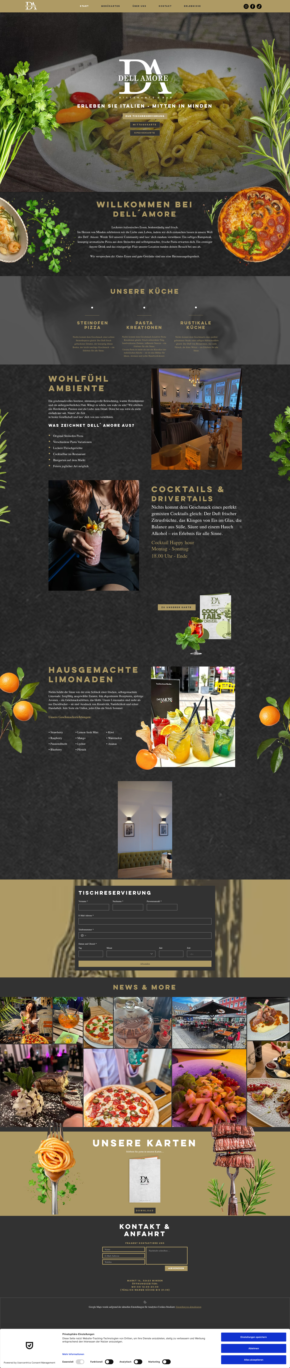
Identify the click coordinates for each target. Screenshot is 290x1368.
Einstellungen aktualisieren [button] (188, 1306)
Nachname (118, 901)
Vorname (83, 901)
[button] (168, 874)
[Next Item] (283, 1062)
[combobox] (131, 954)
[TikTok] (259, 6)
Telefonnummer (86, 929)
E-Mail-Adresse (86, 915)
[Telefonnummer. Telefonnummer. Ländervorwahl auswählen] (84, 935)
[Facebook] (252, 6)
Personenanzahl (154, 901)
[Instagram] (246, 6)
